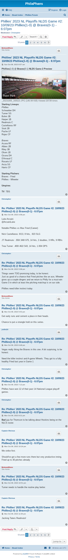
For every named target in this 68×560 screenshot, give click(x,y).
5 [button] (41, 42)
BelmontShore (7, 48)
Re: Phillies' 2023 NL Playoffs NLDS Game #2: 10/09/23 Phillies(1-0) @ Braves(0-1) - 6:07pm (33, 210)
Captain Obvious (8, 431)
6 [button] (45, 42)
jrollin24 (5, 329)
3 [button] (34, 42)
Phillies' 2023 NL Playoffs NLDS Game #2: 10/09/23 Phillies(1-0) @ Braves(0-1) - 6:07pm (32, 25)
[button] (48, 42)
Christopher (15, 33)
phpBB (25, 554)
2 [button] (30, 42)
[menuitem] (8, 10)
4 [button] (37, 42)
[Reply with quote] (59, 51)
